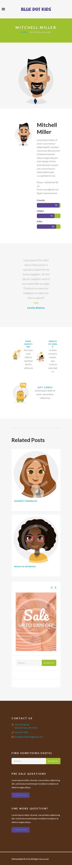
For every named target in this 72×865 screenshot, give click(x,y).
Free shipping (28, 344)
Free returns (53, 344)
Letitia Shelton (36, 307)
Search (49, 663)
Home (24, 32)
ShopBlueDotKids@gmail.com (29, 737)
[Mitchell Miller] (36, 80)
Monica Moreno (25, 566)
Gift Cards (45, 387)
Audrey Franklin (25, 501)
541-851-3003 (21, 732)
